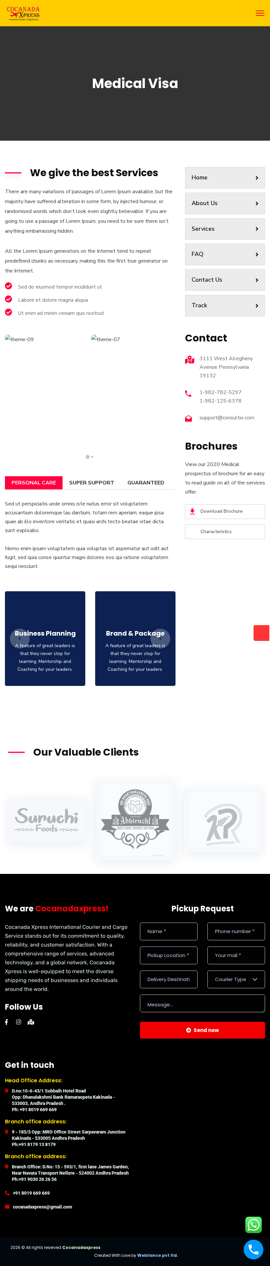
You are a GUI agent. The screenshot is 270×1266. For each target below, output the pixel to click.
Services (203, 229)
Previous (20, 638)
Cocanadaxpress (81, 1247)
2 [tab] (88, 457)
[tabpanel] (47, 388)
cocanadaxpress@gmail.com (42, 1206)
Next (160, 638)
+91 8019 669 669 (31, 1193)
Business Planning (45, 633)
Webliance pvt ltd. (157, 1255)
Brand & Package (135, 633)
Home (199, 177)
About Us (205, 203)
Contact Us (207, 280)
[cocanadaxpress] (23, 12)
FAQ (197, 254)
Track (199, 305)
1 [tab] (92, 457)
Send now (206, 1030)
